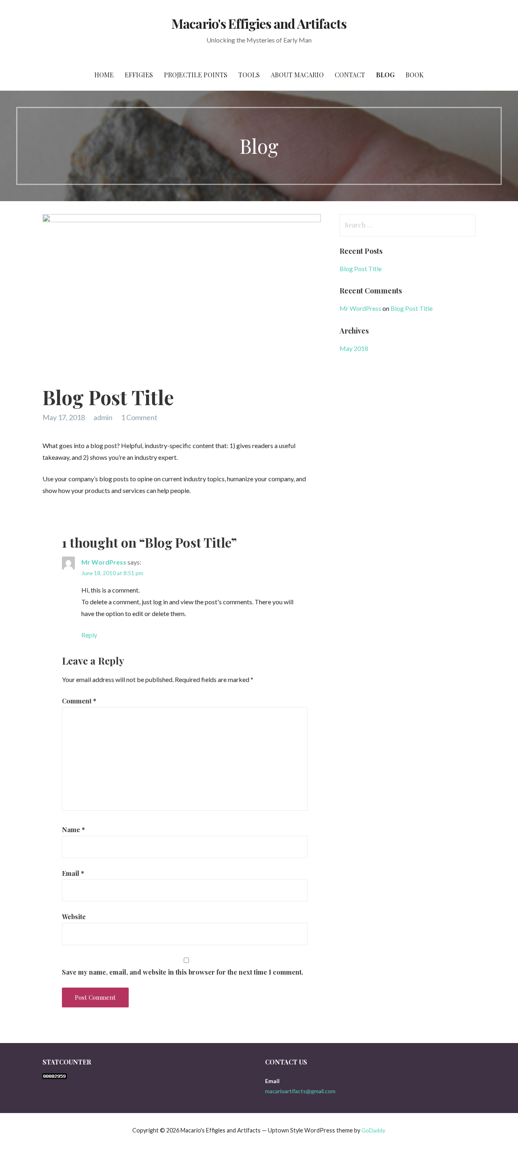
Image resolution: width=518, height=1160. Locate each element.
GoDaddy (373, 1130)
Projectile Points (195, 74)
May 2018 (354, 348)
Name (73, 829)
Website (74, 916)
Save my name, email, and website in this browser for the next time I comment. (182, 972)
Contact (350, 74)
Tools (249, 74)
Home (104, 74)
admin (103, 417)
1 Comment (139, 417)
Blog (385, 74)
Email (73, 873)
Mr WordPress (103, 562)
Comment (79, 701)
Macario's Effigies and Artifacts (259, 23)
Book (414, 74)
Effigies (139, 74)
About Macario (297, 74)
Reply (89, 635)
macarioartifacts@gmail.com (300, 1091)
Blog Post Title (361, 268)
